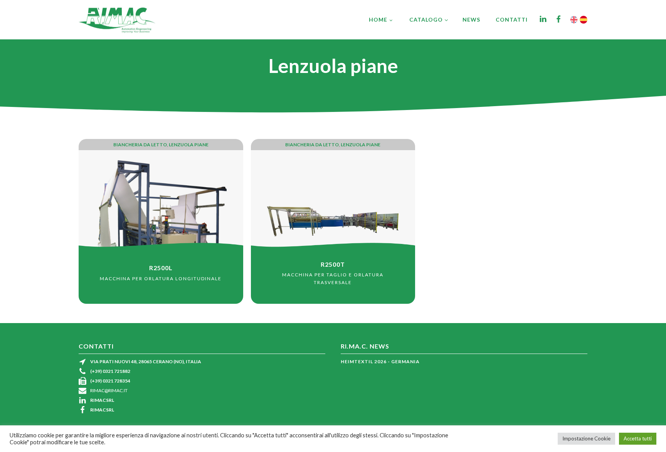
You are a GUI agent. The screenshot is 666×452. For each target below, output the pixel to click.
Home (378, 19)
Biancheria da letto (140, 144)
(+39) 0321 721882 (110, 371)
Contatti (512, 19)
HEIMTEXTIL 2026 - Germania (380, 361)
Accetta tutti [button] (638, 438)
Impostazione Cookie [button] (586, 438)
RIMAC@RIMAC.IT (109, 390)
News (471, 19)
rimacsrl (102, 400)
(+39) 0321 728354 (110, 381)
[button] (429, 19)
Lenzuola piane (189, 144)
